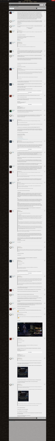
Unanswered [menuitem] (30, 1)
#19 (44, 210)
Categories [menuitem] (19, 1)
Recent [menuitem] (27, 1)
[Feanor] (11, 84)
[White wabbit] (11, 243)
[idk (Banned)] (11, 116)
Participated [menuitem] (35, 1)
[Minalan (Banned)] (11, 295)
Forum (8, 0)
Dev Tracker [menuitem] (23, 1)
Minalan (13, 294)
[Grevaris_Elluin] (11, 21)
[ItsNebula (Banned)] (11, 153)
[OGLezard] (11, 56)
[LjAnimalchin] (11, 167)
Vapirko (13, 50)
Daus (18, 210)
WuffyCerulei (13, 110)
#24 (44, 289)
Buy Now (53, 0)
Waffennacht (19, 42)
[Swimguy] (11, 304)
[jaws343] (11, 172)
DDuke (18, 260)
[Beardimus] (11, 96)
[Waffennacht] (11, 32)
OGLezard (13, 55)
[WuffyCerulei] (11, 111)
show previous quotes (20, 43)
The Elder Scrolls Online (27, 0)
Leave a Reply (12, 8)
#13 (44, 119)
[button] (44, 8)
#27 (44, 308)
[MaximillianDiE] (11, 26)
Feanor (12, 83)
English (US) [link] (1, 0)
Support (10, 0)
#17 (44, 171)
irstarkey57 (13, 68)
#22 (44, 260)
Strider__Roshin (13, 42)
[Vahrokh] (11, 120)
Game (3, 0)
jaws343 (13, 171)
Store (6, 0)
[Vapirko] (11, 51)
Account (5, 0)
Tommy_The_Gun (14, 308)
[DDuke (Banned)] (11, 247)
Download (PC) (50, 0)
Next (42, 8)
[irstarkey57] (11, 13)
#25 (44, 294)
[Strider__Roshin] (11, 43)
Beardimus (13, 95)
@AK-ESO (21, 23)
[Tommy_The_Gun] (11, 309)
